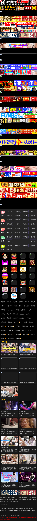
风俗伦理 (33, 245)
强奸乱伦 (17, 211)
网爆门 (33, 237)
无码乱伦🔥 (11, 326)
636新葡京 (24, 322)
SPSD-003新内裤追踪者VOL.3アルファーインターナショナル (9, 415)
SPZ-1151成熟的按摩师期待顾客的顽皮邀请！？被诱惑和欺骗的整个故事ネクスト (9, 434)
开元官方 (18, 326)
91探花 (17, 224)
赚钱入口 (33, 334)
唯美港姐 (25, 220)
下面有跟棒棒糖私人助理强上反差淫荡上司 (27, 450)
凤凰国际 (3, 310)
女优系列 (17, 228)
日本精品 (17, 215)
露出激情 (17, 237)
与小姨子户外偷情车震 (26, 354)
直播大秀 (24, 330)
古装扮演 (9, 228)
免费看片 (11, 330)
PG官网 (9, 302)
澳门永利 (27, 302)
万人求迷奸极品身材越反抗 (9, 383)
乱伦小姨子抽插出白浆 (8, 397)
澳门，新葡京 (4, 330)
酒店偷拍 (3, 314)
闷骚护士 (33, 232)
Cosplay (25, 215)
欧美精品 (25, 211)
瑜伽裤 (25, 232)
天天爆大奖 (25, 326)
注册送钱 (3, 306)
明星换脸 (17, 232)
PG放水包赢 (10, 310)
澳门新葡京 (22, 318)
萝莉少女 (33, 211)
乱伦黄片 (21, 314)
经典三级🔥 (3, 334)
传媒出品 (9, 241)
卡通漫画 (9, 237)
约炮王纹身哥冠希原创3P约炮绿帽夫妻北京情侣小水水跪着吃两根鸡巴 (9, 468)
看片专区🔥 (26, 334)
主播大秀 (9, 314)
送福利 (15, 306)
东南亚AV (33, 220)
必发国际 (15, 318)
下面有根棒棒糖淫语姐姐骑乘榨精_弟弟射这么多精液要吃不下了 (27, 468)
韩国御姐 (17, 220)
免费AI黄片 (11, 338)
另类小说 (9, 249)
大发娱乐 (29, 318)
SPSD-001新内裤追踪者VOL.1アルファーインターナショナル (27, 433)
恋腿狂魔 (33, 228)
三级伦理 (9, 215)
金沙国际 (32, 326)
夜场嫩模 (9, 318)
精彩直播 (23, 310)
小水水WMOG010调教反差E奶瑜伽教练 (8, 486)
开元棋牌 (14, 302)
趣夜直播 (3, 318)
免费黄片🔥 (3, 326)
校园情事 (17, 245)
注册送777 (9, 306)
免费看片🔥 (17, 322)
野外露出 (33, 224)
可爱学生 (25, 228)
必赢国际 (33, 306)
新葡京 (20, 306)
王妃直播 (15, 314)
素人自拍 (33, 215)
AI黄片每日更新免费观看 (26, 383)
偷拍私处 (28, 314)
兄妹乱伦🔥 (18, 334)
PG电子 (33, 302)
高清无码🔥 (3, 338)
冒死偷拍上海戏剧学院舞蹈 (27, 368)
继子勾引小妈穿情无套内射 (9, 368)
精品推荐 (9, 211)
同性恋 (33, 241)
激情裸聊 (31, 322)
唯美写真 (25, 237)
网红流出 (25, 224)
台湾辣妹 (9, 220)
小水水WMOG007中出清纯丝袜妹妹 (27, 486)
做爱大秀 (17, 330)
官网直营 (21, 302)
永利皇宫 (10, 322)
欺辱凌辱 (9, 224)
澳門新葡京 (3, 322)
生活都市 (9, 245)
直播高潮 (17, 310)
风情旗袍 (9, 232)
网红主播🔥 (18, 338)
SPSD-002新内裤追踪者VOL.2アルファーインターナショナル (27, 415)
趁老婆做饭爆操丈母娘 (8, 354)
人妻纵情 (25, 245)
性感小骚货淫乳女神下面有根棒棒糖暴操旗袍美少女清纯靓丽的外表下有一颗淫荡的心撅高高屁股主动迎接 (9, 451)
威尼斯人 (3, 302)
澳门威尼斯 (30, 330)
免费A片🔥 (11, 334)
